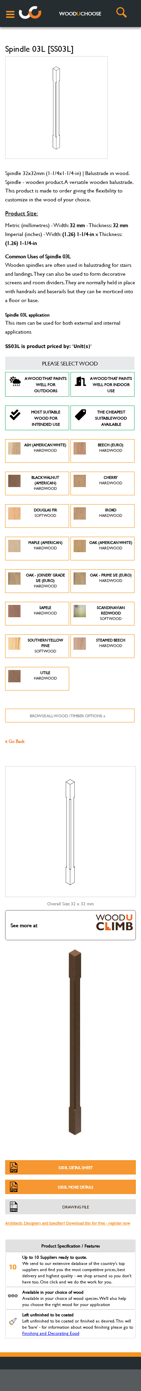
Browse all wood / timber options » (67, 715)
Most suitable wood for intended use (45, 418)
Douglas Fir (45, 512)
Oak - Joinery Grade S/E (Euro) (45, 580)
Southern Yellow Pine (45, 645)
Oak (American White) (110, 545)
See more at (24, 925)
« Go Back (15, 741)
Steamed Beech (110, 642)
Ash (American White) (45, 447)
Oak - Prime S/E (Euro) (111, 577)
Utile (45, 675)
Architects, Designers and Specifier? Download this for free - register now (67, 1223)
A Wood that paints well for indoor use (111, 384)
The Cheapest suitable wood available (111, 418)
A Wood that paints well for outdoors (46, 384)
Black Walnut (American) (45, 483)
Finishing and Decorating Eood (50, 1333)
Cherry (110, 480)
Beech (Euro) (111, 447)
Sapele (45, 610)
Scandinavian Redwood (111, 613)
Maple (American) (45, 545)
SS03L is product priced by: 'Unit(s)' (48, 346)
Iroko (110, 512)
